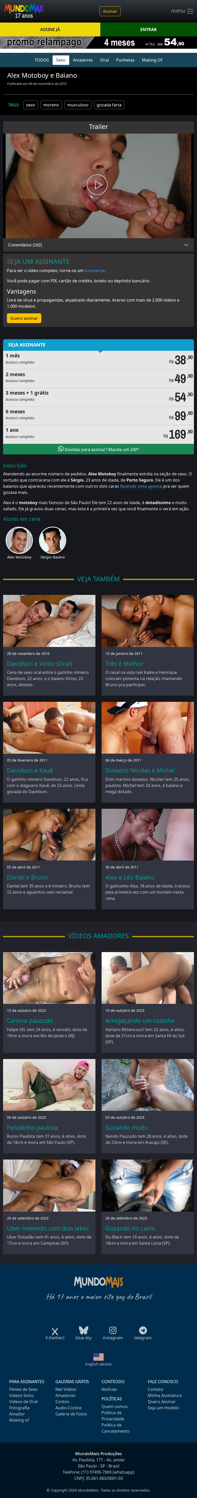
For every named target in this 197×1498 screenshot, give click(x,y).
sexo (30, 105)
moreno (51, 105)
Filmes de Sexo (23, 1389)
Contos (62, 1401)
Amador (17, 1414)
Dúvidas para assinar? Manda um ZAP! (101, 449)
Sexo (60, 60)
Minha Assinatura (165, 1395)
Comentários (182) (25, 245)
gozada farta (109, 105)
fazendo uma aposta (141, 486)
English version (98, 1364)
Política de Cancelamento (116, 1428)
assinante (95, 270)
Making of (19, 1420)
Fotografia (19, 1408)
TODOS (42, 60)
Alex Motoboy (19, 557)
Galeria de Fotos (71, 1414)
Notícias (109, 1389)
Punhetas (125, 60)
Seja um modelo (163, 1408)
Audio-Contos (68, 1408)
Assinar (110, 11)
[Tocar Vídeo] (98, 186)
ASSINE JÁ (50, 29)
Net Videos (65, 1389)
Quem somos (115, 1406)
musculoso (77, 105)
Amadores (83, 60)
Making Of (152, 60)
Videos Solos (21, 1395)
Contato (155, 1389)
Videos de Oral (23, 1401)
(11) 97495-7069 (96, 1472)
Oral (104, 60)
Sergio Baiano (53, 557)
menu (178, 10)
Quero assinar (24, 318)
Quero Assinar (162, 1401)
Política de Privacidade (113, 1416)
